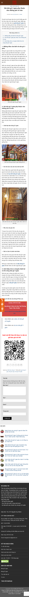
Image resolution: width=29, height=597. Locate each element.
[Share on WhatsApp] (8, 365)
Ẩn (18, 32)
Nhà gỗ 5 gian (4, 571)
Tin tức (3, 577)
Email (5, 404)
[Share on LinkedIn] (21, 365)
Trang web (6, 411)
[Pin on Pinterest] (18, 365)
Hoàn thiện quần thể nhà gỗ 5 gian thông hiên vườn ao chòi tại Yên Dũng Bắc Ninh (16, 464)
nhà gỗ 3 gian (12, 371)
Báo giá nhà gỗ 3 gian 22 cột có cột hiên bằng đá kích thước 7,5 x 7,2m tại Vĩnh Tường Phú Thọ (17, 475)
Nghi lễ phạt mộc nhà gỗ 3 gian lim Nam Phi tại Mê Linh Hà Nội (16, 431)
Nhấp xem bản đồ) (19, 531)
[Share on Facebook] (10, 365)
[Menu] (2, 2)
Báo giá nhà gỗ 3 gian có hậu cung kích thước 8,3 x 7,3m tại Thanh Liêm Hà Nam (16, 455)
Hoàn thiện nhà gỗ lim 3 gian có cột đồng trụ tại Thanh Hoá (16, 440)
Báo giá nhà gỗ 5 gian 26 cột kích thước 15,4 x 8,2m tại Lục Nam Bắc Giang (16, 450)
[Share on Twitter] (13, 365)
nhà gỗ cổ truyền (18, 371)
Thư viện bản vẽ (5, 574)
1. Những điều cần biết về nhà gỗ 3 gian (13, 35)
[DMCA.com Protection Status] (5, 561)
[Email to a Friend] (16, 365)
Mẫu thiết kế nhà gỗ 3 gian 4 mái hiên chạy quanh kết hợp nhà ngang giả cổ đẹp (16, 445)
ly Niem (20, 14)
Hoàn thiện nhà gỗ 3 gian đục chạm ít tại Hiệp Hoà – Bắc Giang (16, 460)
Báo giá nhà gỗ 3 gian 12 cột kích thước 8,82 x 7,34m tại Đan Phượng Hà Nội (16, 469)
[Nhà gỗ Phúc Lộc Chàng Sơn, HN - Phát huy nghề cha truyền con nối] (14, 2)
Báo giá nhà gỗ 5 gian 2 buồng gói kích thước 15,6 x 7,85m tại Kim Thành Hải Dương (16, 436)
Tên (4, 397)
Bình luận (6, 385)
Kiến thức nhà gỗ (14, 6)
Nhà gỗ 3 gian (4, 568)
